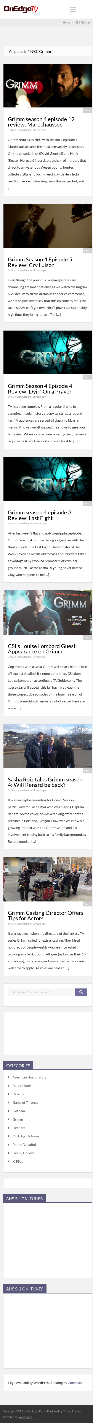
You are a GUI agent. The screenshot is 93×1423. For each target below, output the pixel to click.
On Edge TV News (26, 1136)
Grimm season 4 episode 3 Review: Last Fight (39, 515)
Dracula (18, 1094)
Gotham (19, 1111)
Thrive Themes (72, 1411)
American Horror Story (29, 1077)
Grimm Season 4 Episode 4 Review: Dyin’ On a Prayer (40, 389)
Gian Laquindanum (21, 129)
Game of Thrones (25, 1102)
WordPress (25, 1417)
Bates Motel (22, 1085)
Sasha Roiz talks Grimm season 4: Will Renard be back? (45, 782)
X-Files (18, 1161)
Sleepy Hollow (23, 1153)
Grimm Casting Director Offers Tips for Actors (45, 915)
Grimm (18, 1119)
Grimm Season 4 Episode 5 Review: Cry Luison (40, 262)
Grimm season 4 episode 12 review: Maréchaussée (41, 122)
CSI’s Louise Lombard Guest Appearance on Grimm (42, 649)
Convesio (75, 1382)
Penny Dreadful (24, 1144)
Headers (19, 1128)
